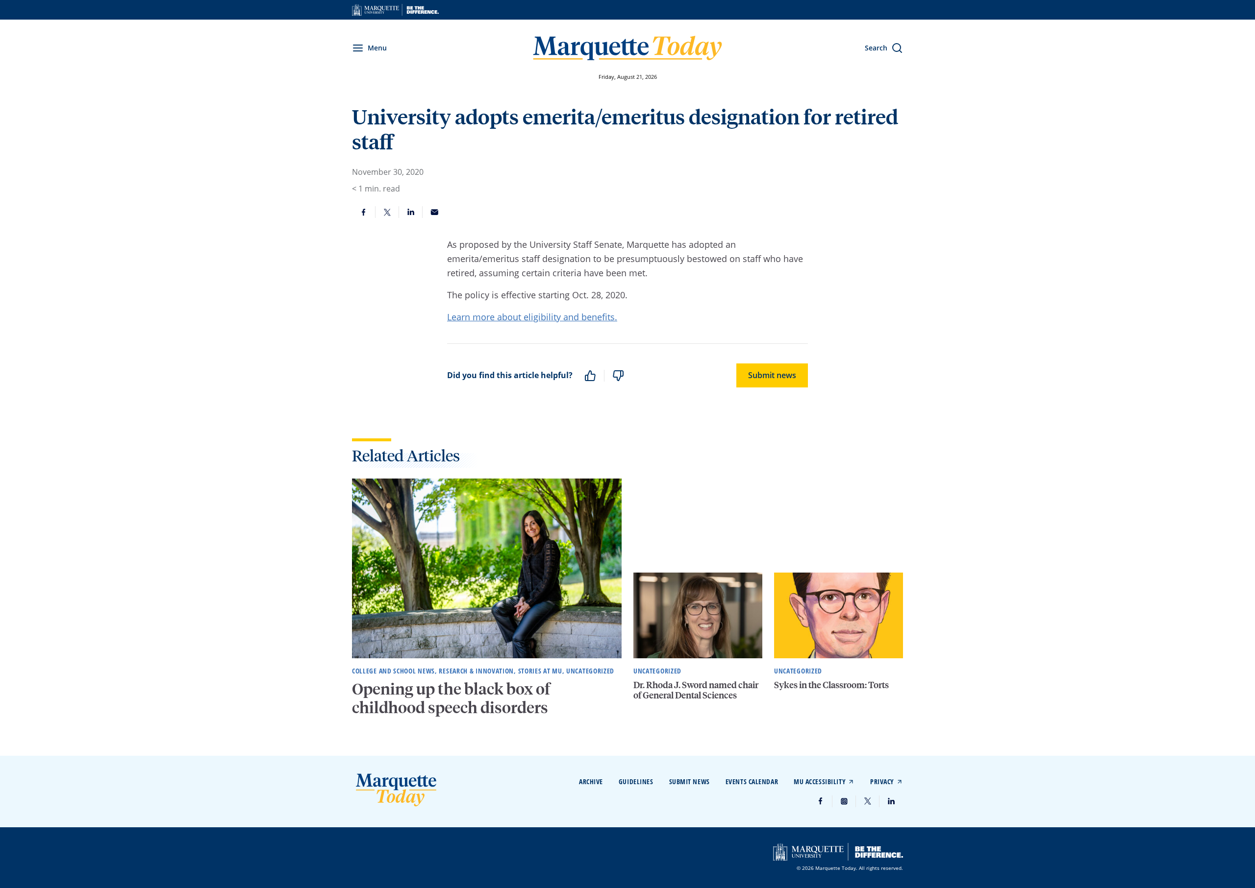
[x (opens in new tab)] (867, 801)
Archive (591, 781)
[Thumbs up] (590, 376)
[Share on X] (387, 212)
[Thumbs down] (618, 376)
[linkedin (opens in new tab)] (891, 801)
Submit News (689, 781)
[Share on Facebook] (364, 212)
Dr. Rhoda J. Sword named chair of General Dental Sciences (695, 689)
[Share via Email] (434, 212)
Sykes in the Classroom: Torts (831, 684)
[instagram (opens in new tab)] (844, 801)
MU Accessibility (820, 781)
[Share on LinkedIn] (411, 212)
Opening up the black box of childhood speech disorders (451, 698)
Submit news (772, 375)
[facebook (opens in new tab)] (820, 801)
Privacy (882, 781)
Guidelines (636, 781)
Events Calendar (752, 781)
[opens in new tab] (395, 10)
